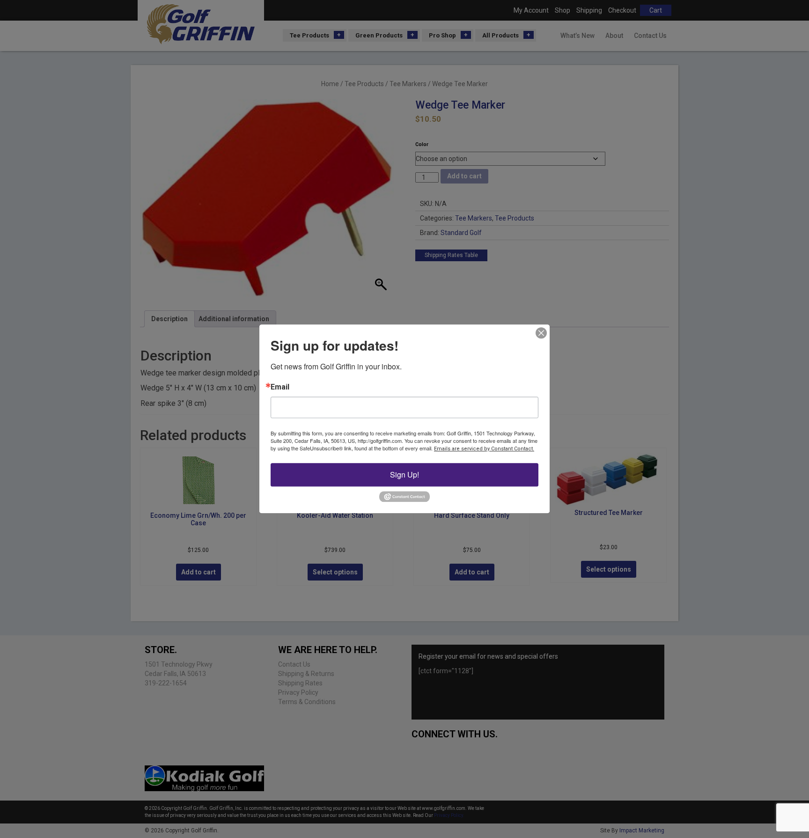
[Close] (541, 332)
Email (280, 387)
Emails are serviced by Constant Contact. (484, 449)
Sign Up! (404, 474)
